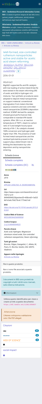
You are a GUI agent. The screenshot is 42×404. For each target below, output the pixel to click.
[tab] (33, 165)
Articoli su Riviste (32, 43)
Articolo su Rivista (11, 45)
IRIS (3, 43)
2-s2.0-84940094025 (12, 224)
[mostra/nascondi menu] (40, 4)
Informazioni (10, 293)
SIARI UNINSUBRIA (15, 43)
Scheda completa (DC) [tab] (16, 164)
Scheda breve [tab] (12, 155)
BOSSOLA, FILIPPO (13, 64)
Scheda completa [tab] (14, 160)
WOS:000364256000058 (13, 217)
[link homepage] (11, 4)
